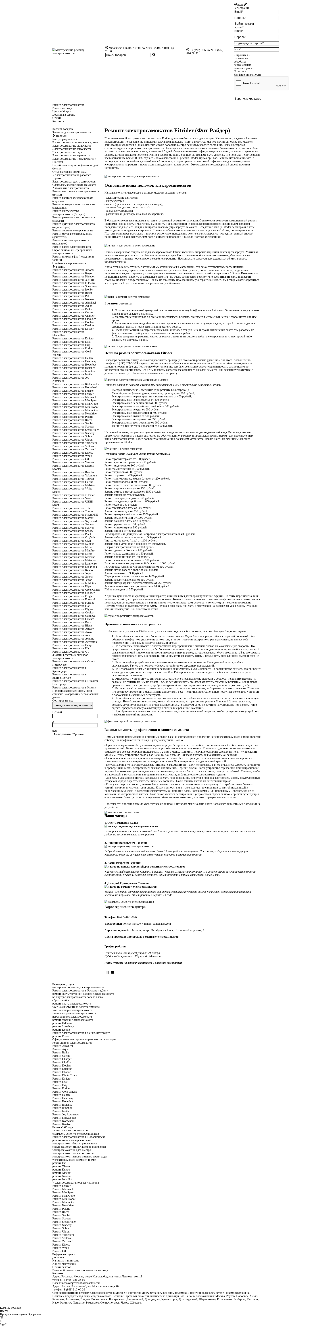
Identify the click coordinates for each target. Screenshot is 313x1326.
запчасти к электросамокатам (70, 1130)
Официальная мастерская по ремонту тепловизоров (84, 1039)
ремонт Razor (60, 1036)
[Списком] (112, 973)
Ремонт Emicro (61, 1078)
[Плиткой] (107, 973)
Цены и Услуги (61, 111)
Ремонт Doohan (61, 1065)
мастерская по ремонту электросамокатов (78, 987)
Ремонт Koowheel (63, 1120)
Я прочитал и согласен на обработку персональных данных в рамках (247, 64)
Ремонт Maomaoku (63, 1189)
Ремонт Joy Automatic (65, 1114)
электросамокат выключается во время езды (79, 1156)
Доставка (58, 1257)
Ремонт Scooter (61, 1218)
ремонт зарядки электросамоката (72, 1019)
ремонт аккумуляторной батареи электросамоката (83, 993)
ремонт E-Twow (62, 1023)
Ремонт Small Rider (64, 1221)
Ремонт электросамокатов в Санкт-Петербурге (81, 1032)
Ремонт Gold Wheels (64, 1091)
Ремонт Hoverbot (62, 1101)
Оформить (34, 1314)
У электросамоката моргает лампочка (75, 1182)
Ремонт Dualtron (62, 1068)
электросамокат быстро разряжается (74, 1143)
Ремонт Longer (61, 1185)
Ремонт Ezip (59, 1085)
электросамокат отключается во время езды (79, 1146)
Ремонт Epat (59, 1081)
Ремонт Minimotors (63, 1202)
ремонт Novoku (61, 1176)
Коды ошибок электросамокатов (72, 1042)
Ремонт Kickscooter (64, 1117)
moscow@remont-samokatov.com (151, 923)
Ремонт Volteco (61, 1238)
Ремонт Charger (61, 1059)
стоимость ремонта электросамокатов (75, 1133)
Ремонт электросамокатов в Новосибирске (78, 1136)
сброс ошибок (61, 1000)
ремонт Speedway (63, 1026)
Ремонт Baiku (60, 1052)
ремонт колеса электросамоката (71, 1140)
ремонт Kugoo (61, 1169)
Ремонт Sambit (61, 1215)
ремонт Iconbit (61, 1029)
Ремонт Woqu (60, 1247)
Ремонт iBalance (62, 1104)
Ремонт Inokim (61, 1111)
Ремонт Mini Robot (63, 1198)
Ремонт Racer (60, 1211)
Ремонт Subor (60, 1228)
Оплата (56, 117)
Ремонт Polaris (61, 1208)
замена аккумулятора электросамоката (76, 1006)
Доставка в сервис (63, 114)
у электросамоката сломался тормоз (74, 1159)
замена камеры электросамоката (72, 1010)
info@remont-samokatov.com (207, 310)
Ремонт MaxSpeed (63, 1192)
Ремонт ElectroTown (64, 1075)
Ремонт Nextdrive (63, 1205)
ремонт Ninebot (61, 1172)
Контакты (58, 121)
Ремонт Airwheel (62, 1045)
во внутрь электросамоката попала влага (77, 997)
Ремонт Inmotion (62, 1107)
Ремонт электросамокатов (68, 104)
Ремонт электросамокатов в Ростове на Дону (80, 990)
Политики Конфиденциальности (247, 73)
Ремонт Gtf (59, 1251)
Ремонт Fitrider (61, 1088)
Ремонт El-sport (61, 1072)
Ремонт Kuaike (61, 1124)
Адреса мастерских (64, 1263)
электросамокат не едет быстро (71, 1149)
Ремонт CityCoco (62, 1062)
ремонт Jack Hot (62, 1179)
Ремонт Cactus (61, 1055)
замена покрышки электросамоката (74, 1013)
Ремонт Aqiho (60, 1049)
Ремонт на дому (62, 108)
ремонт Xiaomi (61, 1166)
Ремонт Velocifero (63, 1234)
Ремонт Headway (62, 1098)
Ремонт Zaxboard (62, 1241)
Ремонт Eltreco (61, 1244)
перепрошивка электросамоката (72, 1016)
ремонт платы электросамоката (71, 1003)
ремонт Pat (59, 1163)
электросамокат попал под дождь (72, 1153)
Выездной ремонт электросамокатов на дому (80, 1270)
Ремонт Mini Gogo (63, 1195)
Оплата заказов (61, 1267)
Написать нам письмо (65, 1260)
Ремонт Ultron (61, 1231)
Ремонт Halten (61, 1094)
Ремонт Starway (62, 1225)
